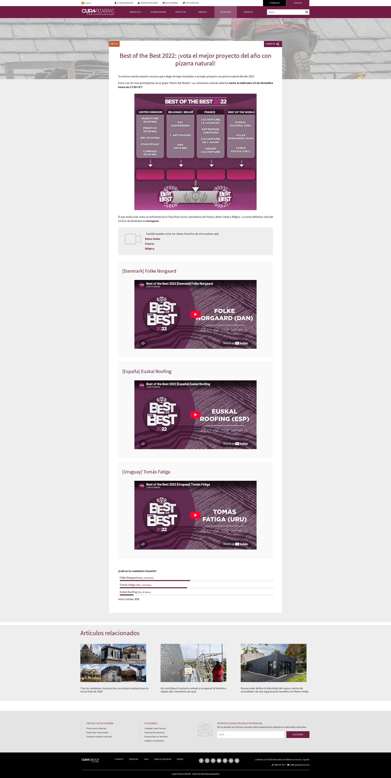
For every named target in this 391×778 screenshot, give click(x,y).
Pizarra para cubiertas (96, 728)
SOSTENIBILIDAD (192, 3)
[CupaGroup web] (90, 760)
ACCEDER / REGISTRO (125, 3)
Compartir (270, 44)
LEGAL (146, 759)
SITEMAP (180, 759)
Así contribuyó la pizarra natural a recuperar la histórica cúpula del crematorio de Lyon (193, 689)
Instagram (152, 221)
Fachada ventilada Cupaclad (99, 736)
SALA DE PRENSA (171, 3)
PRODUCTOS (135, 12)
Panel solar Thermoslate (97, 732)
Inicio (84, 20)
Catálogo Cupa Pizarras (155, 728)
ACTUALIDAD (225, 12)
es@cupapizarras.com (299, 764)
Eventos (114, 44)
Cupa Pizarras (178, 774)
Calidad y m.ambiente (154, 740)
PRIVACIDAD (133, 759)
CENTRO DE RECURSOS (149, 3)
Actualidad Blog (97, 20)
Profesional (274, 3)
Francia (149, 243)
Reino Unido (152, 239)
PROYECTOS (180, 12)
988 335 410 (279, 764)
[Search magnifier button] (306, 12)
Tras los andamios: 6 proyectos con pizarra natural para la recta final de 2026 (114, 689)
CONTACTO (248, 12)
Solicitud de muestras (154, 732)
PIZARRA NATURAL (158, 12)
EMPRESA (202, 12)
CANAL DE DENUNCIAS (162, 759)
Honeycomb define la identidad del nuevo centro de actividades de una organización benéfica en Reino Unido (275, 689)
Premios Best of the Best (156, 736)
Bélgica (149, 248)
